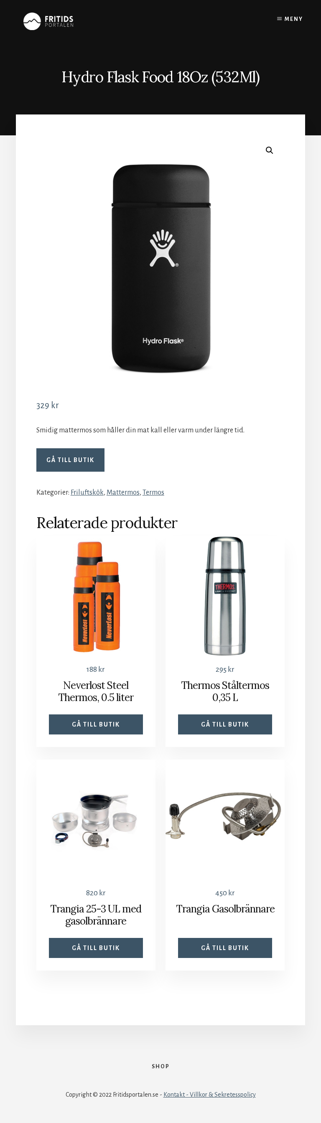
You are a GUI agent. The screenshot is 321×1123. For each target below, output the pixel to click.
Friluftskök (87, 492)
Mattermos (123, 492)
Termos (153, 492)
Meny (294, 19)
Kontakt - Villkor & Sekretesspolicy (209, 1094)
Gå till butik (70, 460)
